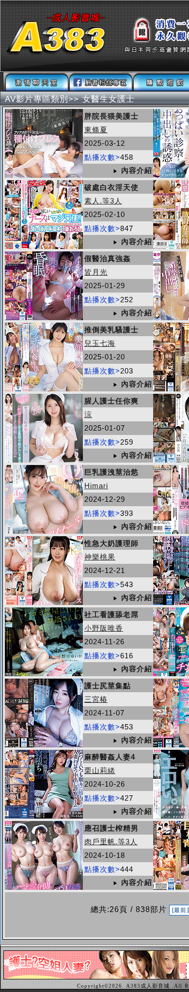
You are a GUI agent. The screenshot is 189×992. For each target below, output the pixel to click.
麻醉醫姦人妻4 (109, 757)
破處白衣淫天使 (111, 187)
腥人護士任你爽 (111, 401)
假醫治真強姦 (107, 258)
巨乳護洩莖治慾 (111, 472)
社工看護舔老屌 (111, 614)
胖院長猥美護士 (111, 116)
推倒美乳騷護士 (111, 330)
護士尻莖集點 (107, 686)
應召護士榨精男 (111, 828)
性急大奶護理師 (111, 543)
